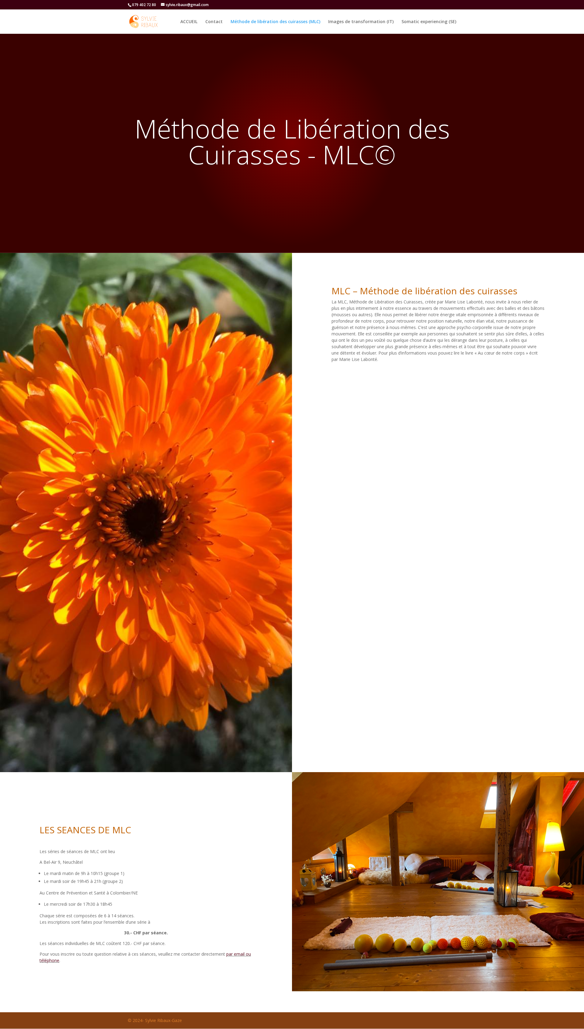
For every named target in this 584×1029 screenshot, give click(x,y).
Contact (214, 21)
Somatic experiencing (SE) (428, 21)
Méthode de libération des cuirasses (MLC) (275, 21)
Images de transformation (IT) (361, 21)
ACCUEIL (188, 21)
